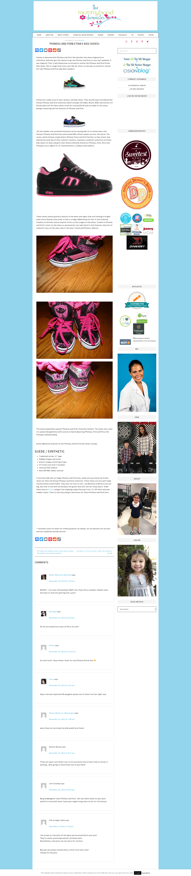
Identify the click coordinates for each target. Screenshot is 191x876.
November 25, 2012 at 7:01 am (62, 685)
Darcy (51, 679)
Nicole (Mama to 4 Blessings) (61, 713)
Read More (146, 873)
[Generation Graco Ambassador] (125, 223)
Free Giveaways (150, 341)
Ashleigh (53, 611)
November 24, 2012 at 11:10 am (62, 651)
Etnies (51, 489)
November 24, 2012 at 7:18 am (62, 581)
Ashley (52, 645)
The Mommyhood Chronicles (95, 16)
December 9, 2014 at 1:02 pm (61, 826)
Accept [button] (137, 873)
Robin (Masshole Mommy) (60, 575)
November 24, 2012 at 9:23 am (62, 618)
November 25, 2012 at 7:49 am (62, 719)
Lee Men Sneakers (137, 89)
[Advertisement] (137, 267)
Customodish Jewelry (137, 85)
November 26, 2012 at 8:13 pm (62, 790)
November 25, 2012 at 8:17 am (62, 753)
